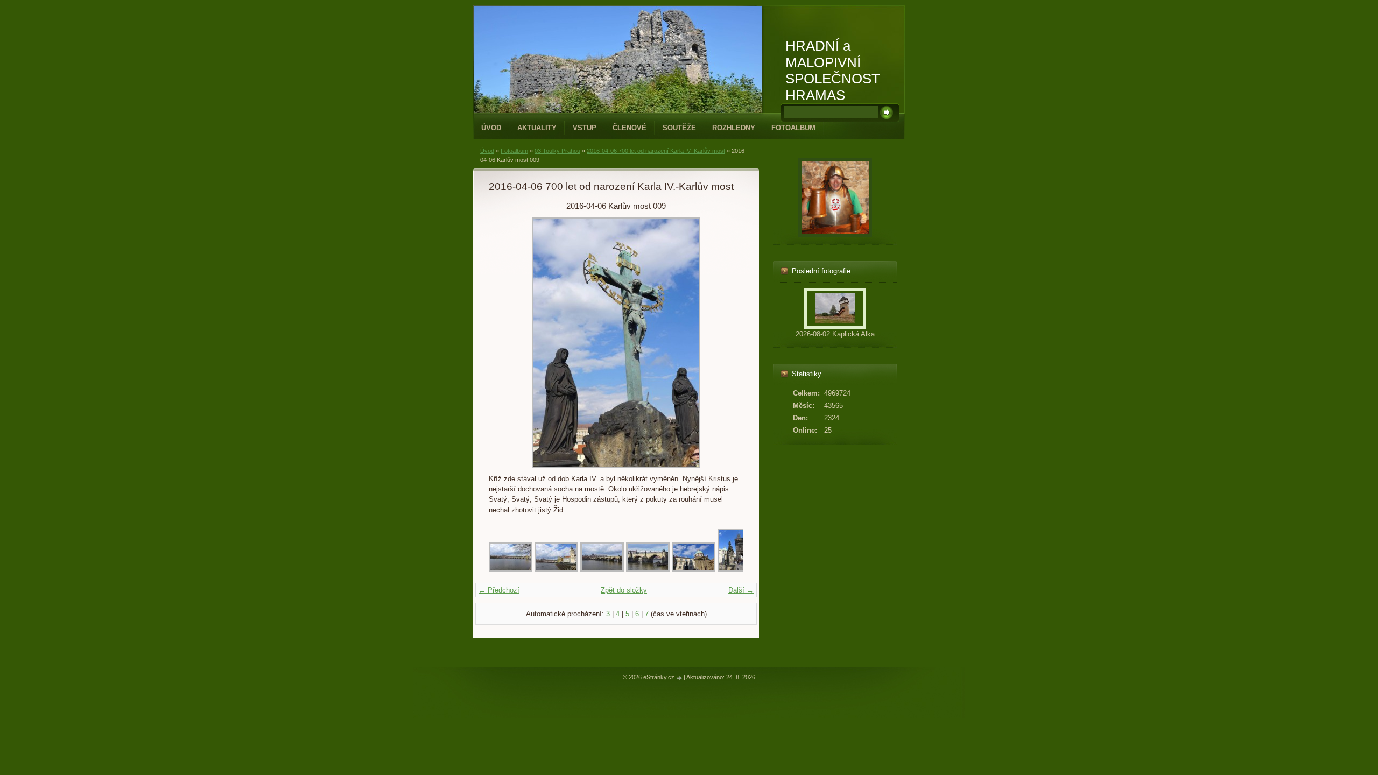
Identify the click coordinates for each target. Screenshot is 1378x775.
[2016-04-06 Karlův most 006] (733, 570)
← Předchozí (499, 590)
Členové (629, 128)
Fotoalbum (793, 128)
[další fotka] (726, 342)
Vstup (584, 128)
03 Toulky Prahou (557, 150)
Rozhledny (733, 128)
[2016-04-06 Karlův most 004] (648, 570)
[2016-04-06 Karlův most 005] (693, 570)
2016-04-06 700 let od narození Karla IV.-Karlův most (656, 150)
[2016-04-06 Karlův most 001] (510, 570)
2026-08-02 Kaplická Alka (835, 334)
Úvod (491, 128)
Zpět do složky (624, 590)
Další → (741, 590)
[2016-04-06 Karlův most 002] (556, 570)
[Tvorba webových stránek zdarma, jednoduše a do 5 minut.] (680, 677)
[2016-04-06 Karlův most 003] (602, 570)
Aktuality (537, 128)
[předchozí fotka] (506, 342)
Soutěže (679, 128)
